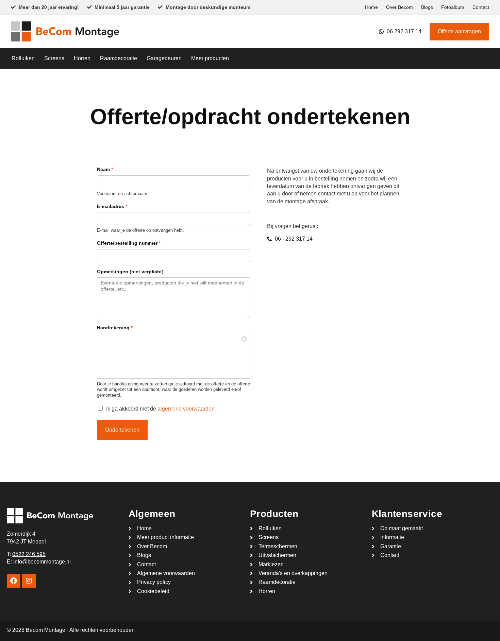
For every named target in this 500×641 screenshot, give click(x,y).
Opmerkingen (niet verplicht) (130, 271)
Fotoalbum (452, 7)
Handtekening (115, 327)
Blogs (427, 7)
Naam (105, 169)
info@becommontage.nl (42, 562)
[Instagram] (29, 581)
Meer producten (210, 58)
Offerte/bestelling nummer (129, 243)
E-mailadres (112, 206)
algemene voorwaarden (186, 409)
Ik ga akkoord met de (160, 409)
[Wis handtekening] (244, 339)
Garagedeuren (164, 58)
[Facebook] (13, 581)
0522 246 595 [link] (29, 554)
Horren (82, 58)
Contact (480, 7)
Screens (54, 58)
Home (371, 7)
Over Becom (399, 7)
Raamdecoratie (118, 58)
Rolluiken (23, 58)
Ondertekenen (122, 430)
